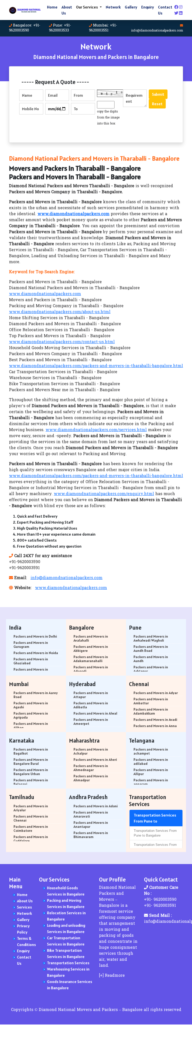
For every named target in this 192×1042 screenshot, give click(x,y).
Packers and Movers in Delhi (35, 636)
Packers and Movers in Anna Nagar (155, 728)
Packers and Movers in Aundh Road (151, 648)
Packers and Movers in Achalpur (91, 751)
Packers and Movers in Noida (36, 653)
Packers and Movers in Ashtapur (151, 669)
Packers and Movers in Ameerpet (91, 721)
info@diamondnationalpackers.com (157, 30)
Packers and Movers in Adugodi (91, 669)
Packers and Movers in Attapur (91, 695)
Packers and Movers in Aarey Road (36, 695)
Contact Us (165, 9)
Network (113, 6)
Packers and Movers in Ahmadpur (91, 778)
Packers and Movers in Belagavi (31, 782)
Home (52, 6)
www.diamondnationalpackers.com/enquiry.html (104, 494)
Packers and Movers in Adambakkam (151, 711)
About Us (67, 9)
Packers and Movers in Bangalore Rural (31, 761)
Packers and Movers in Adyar (156, 693)
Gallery (131, 6)
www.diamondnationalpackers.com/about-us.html (59, 312)
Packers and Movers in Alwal (95, 713)
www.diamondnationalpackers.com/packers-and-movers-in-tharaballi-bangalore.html (96, 366)
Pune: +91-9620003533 (60, 28)
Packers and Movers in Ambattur (151, 701)
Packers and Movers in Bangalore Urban (31, 772)
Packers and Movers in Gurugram (31, 644)
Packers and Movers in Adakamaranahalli (91, 659)
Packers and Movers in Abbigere (91, 648)
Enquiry (147, 6)
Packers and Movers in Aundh (151, 659)
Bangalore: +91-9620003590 (24, 28)
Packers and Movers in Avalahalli (91, 638)
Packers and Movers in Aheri (95, 759)
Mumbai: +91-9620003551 (103, 28)
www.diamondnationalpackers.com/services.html (96, 430)
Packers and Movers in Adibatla (91, 705)
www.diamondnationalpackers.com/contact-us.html (62, 342)
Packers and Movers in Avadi (155, 719)
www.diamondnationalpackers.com (45, 294)
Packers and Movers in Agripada (31, 715)
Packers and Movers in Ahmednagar (91, 768)
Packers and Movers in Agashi (31, 705)
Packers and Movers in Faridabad (31, 671)
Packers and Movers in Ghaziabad (31, 661)
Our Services (87, 6)
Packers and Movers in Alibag (31, 725)
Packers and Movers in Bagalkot (31, 751)
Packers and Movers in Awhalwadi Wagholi (151, 638)
